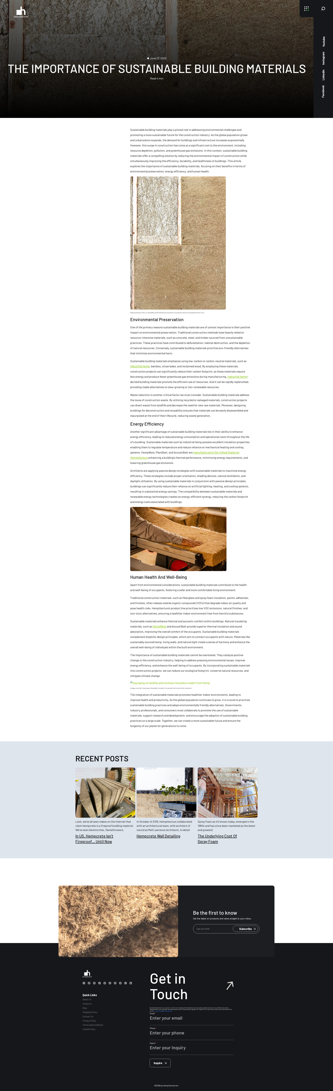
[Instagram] (84, 983)
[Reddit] (120, 983)
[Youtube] (94, 983)
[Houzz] (130, 983)
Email (152, 1013)
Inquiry (153, 1043)
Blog (85, 1008)
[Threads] (125, 983)
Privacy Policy (89, 1020)
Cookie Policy (89, 1029)
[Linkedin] (89, 983)
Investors (87, 1003)
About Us (87, 999)
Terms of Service (167, 1011)
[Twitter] (110, 983)
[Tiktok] (99, 983)
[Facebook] (104, 983)
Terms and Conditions (93, 1025)
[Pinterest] (115, 983)
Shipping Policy (90, 1012)
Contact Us (88, 1016)
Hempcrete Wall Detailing (158, 836)
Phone (153, 1028)
